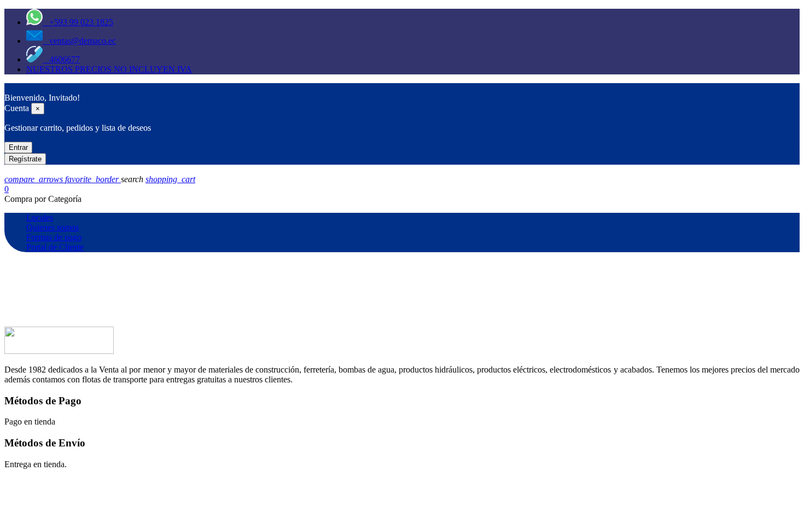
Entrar (18, 147)
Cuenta (16, 108)
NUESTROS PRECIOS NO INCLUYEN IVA (109, 69)
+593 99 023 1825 (78, 22)
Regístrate (25, 159)
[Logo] (9, 87)
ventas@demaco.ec (79, 40)
